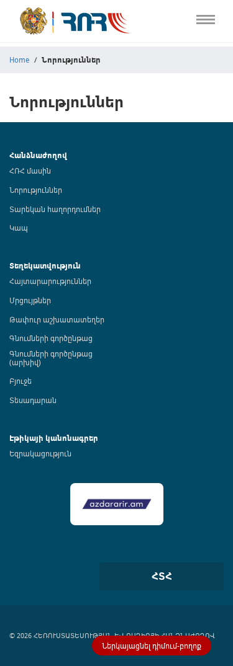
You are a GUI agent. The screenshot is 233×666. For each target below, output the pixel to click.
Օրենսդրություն (34, 81)
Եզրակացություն (40, 453)
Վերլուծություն (31, 158)
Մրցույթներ (30, 300)
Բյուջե (20, 380)
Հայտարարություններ (50, 281)
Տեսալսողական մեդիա (49, 132)
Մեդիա (14, 235)
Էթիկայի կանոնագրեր (47, 184)
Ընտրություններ (35, 210)
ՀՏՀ (162, 576)
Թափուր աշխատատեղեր (56, 319)
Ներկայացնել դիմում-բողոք (151, 645)
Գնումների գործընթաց (51, 338)
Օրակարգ (21, 106)
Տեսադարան (33, 400)
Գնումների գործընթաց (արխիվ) (51, 357)
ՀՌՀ (8, 55)
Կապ (11, 261)
